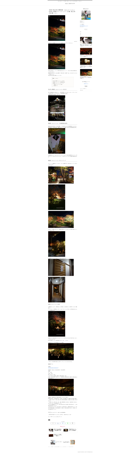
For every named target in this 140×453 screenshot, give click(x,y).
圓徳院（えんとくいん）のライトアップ (58, 83)
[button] (72, 423)
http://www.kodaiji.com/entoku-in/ (53, 367)
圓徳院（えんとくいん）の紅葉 (58, 84)
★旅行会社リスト (86, 83)
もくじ (55, 78)
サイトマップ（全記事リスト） (83, 88)
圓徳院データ (56, 85)
